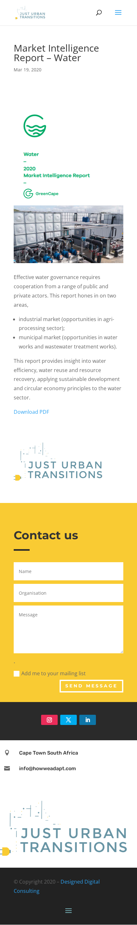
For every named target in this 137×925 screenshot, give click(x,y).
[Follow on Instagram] (49, 720)
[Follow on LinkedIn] (87, 720)
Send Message (91, 686)
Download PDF (31, 411)
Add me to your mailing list (53, 673)
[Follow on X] (68, 720)
